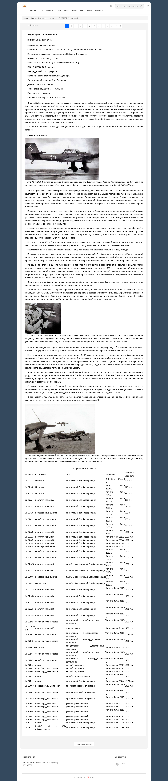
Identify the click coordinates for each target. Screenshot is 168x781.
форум (32, 763)
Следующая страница (84, 744)
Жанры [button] (48, 10)
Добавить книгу (78, 10)
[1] (116, 347)
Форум (89, 10)
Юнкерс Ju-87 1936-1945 (58, 18)
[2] (98, 400)
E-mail (122, 763)
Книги (41, 10)
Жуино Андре (43, 18)
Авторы (59, 10)
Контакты (99, 10)
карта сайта (46, 763)
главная (26, 763)
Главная (33, 10)
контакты (38, 763)
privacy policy (27, 765)
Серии (66, 10)
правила (54, 763)
